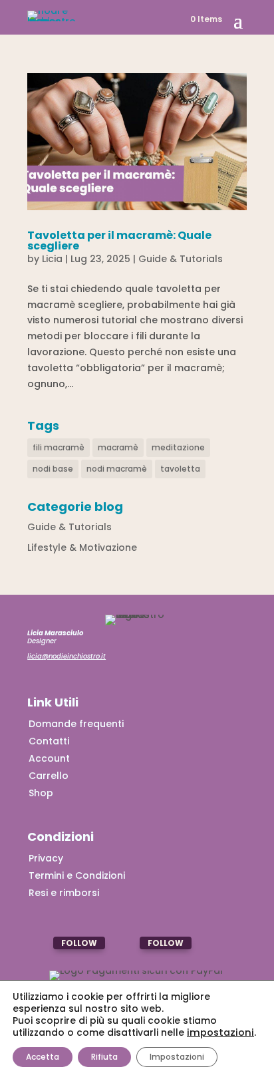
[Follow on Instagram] (40, 943)
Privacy (46, 858)
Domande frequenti (76, 723)
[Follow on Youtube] (127, 943)
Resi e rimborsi (64, 892)
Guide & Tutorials (180, 258)
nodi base (53, 468)
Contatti (49, 741)
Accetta (42, 1056)
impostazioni (220, 1032)
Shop (41, 793)
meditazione (178, 447)
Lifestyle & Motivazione (82, 547)
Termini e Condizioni (77, 875)
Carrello (48, 775)
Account (49, 758)
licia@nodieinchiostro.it (66, 656)
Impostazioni (177, 1056)
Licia (52, 258)
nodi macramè (116, 468)
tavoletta (180, 468)
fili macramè (58, 447)
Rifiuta (104, 1056)
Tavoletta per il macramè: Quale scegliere (119, 240)
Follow (79, 943)
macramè (118, 447)
